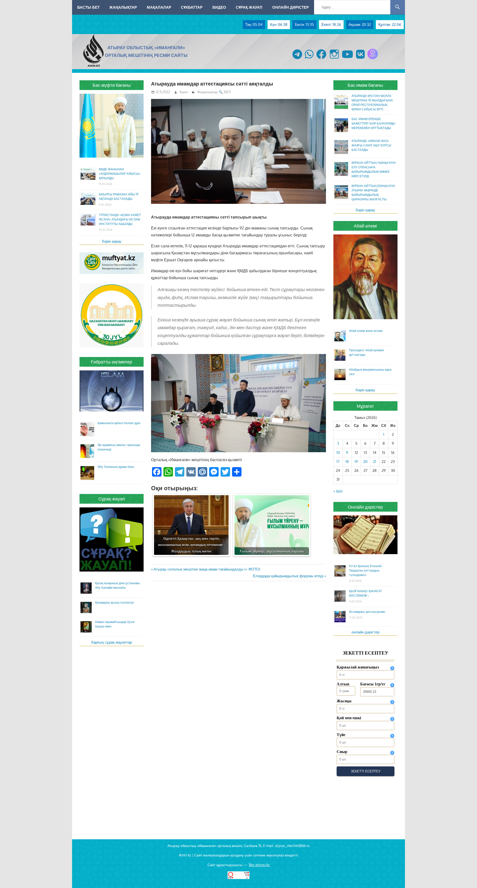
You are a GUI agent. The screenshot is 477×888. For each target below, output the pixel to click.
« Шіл (338, 491)
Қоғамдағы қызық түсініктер (114, 602)
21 (374, 461)
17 (338, 461)
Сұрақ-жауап (249, 7)
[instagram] (334, 59)
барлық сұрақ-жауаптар (111, 642)
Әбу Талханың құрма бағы (116, 467)
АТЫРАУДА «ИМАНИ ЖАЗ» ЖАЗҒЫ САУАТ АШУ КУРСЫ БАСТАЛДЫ (371, 145)
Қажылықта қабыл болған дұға (119, 423)
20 (365, 461)
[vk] (360, 59)
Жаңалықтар (123, 7)
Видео (219, 7)
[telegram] (297, 59)
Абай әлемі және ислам (365, 331)
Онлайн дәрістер (290, 7)
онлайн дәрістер (365, 632)
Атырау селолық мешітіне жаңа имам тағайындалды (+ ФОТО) (206, 569)
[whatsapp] (309, 59)
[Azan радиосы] (372, 59)
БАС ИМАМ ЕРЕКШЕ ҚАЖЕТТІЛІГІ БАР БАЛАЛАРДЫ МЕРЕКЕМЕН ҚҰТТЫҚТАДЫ (373, 123)
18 (347, 461)
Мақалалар (159, 7)
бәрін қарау (111, 241)
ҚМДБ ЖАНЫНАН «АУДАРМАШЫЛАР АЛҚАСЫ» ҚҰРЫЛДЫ (120, 173)
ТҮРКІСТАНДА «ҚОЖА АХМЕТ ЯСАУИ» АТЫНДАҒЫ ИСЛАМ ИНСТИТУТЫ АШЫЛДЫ (120, 219)
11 (347, 452)
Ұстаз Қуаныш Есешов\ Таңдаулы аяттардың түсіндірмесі (365, 570)
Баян (184, 92)
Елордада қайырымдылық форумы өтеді (288, 576)
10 (338, 452)
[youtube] (347, 59)
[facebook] (321, 59)
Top (465, 876)
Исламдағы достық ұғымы (367, 612)
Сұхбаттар (191, 7)
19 (356, 461)
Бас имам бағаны (365, 85)
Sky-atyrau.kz (259, 865)
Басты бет (88, 7)
